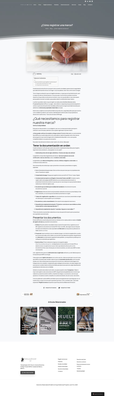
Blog (51, 28)
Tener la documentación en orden (43, 83)
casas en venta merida (5, 391)
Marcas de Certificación (64, 325)
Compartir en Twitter (65, 287)
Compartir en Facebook (50, 287)
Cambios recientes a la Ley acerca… (84, 326)
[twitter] (88, 1)
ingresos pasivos (4, 386)
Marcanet (68, 133)
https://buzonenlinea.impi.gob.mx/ (44, 244)
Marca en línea (44, 230)
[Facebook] (85, 1)
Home (46, 28)
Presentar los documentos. (43, 85)
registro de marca (55, 93)
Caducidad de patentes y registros (46, 327)
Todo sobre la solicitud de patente (27, 327)
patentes (68, 272)
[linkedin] (92, 1)
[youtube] (90, 1)
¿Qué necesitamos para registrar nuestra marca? (45, 82)
